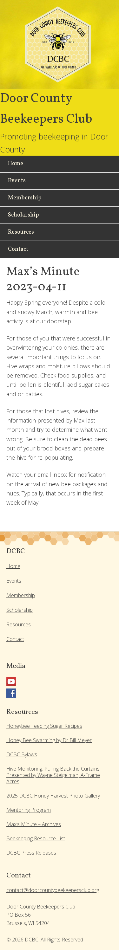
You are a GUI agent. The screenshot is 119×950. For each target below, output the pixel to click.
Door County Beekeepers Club (60, 47)
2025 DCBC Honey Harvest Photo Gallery (53, 795)
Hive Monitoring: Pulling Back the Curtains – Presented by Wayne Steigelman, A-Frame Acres (54, 775)
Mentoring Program (28, 809)
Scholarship (19, 609)
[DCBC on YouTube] (11, 684)
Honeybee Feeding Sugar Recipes (44, 725)
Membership (20, 595)
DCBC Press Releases (31, 852)
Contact (15, 639)
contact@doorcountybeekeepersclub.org (52, 890)
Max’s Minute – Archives (33, 824)
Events (13, 580)
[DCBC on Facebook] (11, 696)
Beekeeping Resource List (35, 838)
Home (13, 566)
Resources (18, 624)
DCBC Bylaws (21, 754)
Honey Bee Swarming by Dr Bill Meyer (49, 740)
